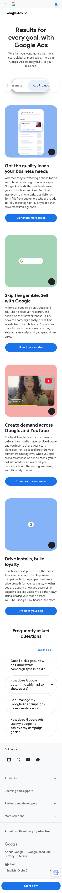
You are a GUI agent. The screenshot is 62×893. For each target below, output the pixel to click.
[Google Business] (13, 4)
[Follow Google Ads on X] (18, 760)
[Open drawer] (5, 4)
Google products (39, 852)
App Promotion (43, 85)
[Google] (11, 844)
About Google (14, 852)
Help (13, 864)
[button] (51, 152)
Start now (31, 886)
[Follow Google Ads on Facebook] (38, 760)
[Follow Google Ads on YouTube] (28, 760)
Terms (23, 856)
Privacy (9, 856)
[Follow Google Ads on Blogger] (9, 760)
